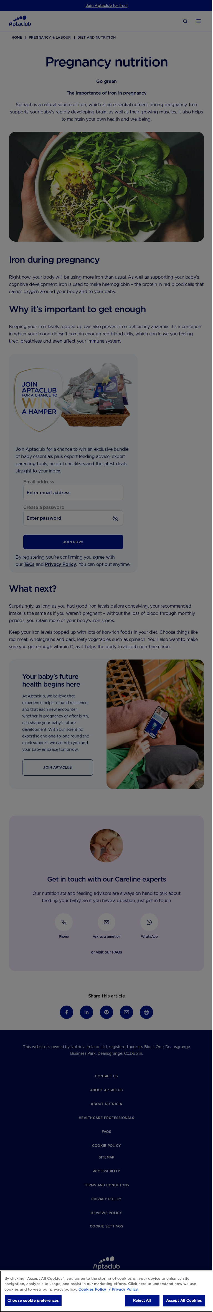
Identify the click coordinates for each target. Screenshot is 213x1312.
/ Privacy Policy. (123, 1289)
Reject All (142, 1300)
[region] (106, 1291)
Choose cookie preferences (33, 1300)
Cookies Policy (92, 1289)
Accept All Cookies (184, 1300)
